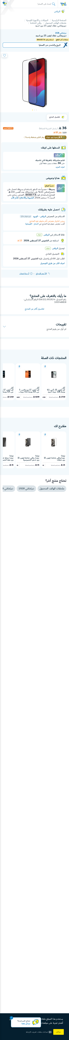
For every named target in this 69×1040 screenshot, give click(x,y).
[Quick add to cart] (45, 366)
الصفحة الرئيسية (59, 20)
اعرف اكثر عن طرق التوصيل (52, 263)
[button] (39, 1032)
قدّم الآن (14, 198)
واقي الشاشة (35, 23)
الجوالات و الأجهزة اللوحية (37, 20)
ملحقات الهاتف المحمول (55, 23)
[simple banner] (63, 4)
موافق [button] (58, 1032)
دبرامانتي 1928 (60, 33)
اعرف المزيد (60, 167)
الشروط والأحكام (27, 198)
